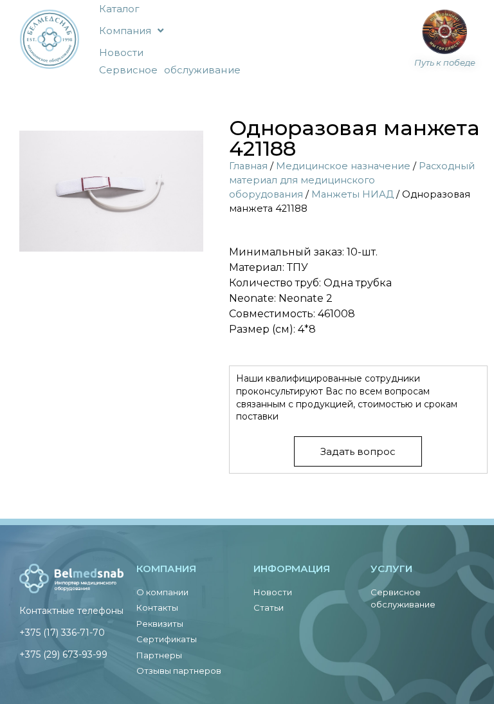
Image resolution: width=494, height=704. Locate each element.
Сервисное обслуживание (170, 70)
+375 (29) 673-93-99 (63, 654)
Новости (121, 52)
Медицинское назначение (343, 166)
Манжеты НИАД (352, 194)
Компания (125, 30)
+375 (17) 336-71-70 (62, 632)
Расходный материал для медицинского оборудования (352, 180)
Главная (248, 166)
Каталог (119, 9)
